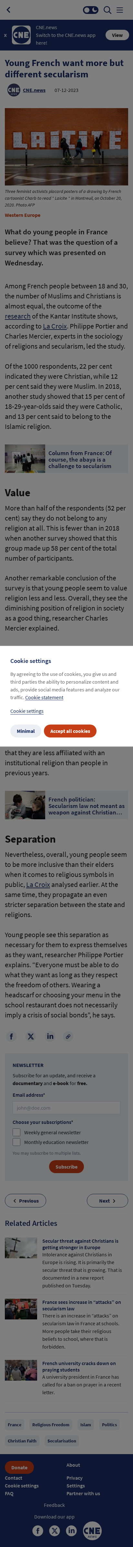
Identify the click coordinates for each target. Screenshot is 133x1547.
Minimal (26, 731)
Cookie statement (44, 697)
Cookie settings (27, 711)
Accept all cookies (70, 731)
